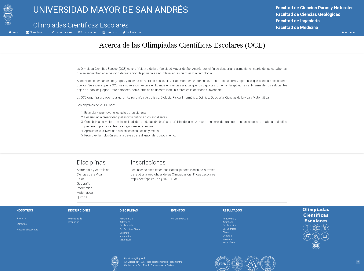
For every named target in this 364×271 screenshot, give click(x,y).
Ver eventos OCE (179, 218)
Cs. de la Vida (126, 225)
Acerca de (21, 218)
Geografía (124, 232)
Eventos (111, 32)
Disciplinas (89, 32)
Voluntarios (133, 32)
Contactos (21, 223)
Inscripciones (63, 32)
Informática (125, 236)
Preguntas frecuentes (27, 229)
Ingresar (349, 32)
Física (137, 229)
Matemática (126, 239)
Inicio (16, 32)
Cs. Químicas (126, 229)
